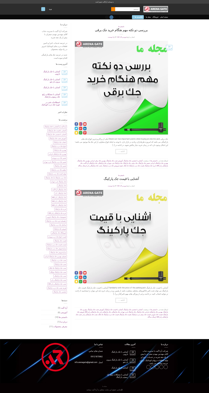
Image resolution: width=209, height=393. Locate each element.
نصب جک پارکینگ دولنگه (58, 272)
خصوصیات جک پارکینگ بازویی (56, 217)
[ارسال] (113, 9)
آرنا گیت (63, 126)
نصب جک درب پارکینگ (59, 260)
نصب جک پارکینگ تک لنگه (57, 268)
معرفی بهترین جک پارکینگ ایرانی (55, 256)
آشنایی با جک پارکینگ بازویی (51, 72)
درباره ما (63, 322)
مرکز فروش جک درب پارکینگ (56, 249)
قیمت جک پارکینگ (125, 314)
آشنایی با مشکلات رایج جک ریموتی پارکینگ (51, 95)
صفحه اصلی (164, 17)
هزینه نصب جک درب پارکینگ (57, 288)
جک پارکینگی (102, 163)
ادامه (121, 151)
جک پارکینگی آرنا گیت (90, 163)
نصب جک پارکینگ (60, 264)
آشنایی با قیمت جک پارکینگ (121, 179)
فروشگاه (155, 17)
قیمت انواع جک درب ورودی (57, 237)
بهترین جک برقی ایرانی (98, 161)
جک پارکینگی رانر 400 (59, 197)
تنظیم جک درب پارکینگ (58, 170)
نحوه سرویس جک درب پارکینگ (113, 166)
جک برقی (134, 163)
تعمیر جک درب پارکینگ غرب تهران (55, 162)
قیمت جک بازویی (156, 314)
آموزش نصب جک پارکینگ (114, 161)
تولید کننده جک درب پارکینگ (57, 174)
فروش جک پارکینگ (60, 229)
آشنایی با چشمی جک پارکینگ (133, 161)
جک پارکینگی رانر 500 (92, 312)
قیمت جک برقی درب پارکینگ (141, 314)
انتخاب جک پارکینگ (60, 142)
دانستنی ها (121, 26)
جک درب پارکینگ (60, 178)
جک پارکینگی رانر (105, 312)
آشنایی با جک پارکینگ (51, 87)
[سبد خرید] (43, 9)
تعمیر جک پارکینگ (144, 163)
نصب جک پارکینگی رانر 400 (57, 284)
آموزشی (64, 312)
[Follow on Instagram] (111, 17)
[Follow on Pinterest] (148, 367)
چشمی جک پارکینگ (59, 292)
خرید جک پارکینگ (150, 166)
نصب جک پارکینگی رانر (94, 166)
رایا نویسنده (111, 37)
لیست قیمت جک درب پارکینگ (56, 245)
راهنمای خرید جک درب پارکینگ (56, 221)
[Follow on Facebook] (166, 367)
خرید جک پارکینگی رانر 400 (57, 213)
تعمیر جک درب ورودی (59, 158)
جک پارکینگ (127, 163)
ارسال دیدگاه (82, 166)
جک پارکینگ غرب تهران (114, 163)
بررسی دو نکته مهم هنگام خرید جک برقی (121, 30)
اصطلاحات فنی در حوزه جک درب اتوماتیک (50, 103)
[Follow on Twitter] (157, 367)
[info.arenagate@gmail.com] (127, 17)
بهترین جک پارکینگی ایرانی (159, 163)
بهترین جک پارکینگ (83, 161)
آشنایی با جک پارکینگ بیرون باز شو (51, 80)
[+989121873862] (117, 17)
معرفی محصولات (60, 326)
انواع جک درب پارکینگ (59, 146)
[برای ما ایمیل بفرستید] (107, 17)
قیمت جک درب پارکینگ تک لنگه (134, 166)
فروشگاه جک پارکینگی (59, 233)
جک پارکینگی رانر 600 (59, 205)
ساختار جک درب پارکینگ (58, 225)
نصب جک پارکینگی (60, 276)
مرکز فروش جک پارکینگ (58, 252)
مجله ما (148, 17)
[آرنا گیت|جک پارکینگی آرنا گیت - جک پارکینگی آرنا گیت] (155, 9)
